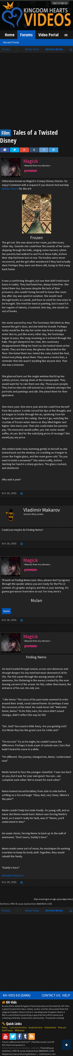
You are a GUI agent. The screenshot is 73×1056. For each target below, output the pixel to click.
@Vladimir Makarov (13, 875)
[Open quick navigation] (70, 49)
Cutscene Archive (18, 1027)
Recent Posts (11, 42)
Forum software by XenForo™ (16, 1041)
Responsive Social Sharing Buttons (19, 1053)
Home (9, 34)
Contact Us (51, 995)
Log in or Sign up (60, 3)
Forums (26, 34)
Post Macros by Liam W (43, 1041)
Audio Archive (35, 1027)
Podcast (62, 1027)
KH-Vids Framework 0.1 (13, 1045)
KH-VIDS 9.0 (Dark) (17, 995)
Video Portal (48, 34)
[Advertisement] (36, 91)
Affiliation (20, 1030)
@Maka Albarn (10, 188)
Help (66, 995)
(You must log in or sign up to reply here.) (53, 899)
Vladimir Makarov (41, 510)
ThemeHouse (47, 1047)
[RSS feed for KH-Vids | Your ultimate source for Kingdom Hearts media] (31, 1036)
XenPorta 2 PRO (7, 903)
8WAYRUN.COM (44, 903)
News (4, 1027)
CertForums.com (47, 1053)
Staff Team (7, 1030)
